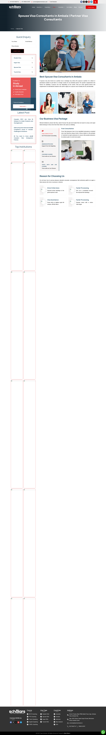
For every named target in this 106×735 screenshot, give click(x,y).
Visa (54, 7)
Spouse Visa (17, 67)
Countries (60, 7)
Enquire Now (91, 7)
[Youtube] (89, 2)
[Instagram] (84, 2)
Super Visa (17, 62)
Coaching (47, 7)
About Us (39, 7)
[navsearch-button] (95, 1)
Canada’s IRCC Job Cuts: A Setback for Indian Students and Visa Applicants (23, 121)
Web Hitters (67, 733)
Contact (80, 7)
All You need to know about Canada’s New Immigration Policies (23, 138)
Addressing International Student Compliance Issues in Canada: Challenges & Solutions (23, 129)
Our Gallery (69, 7)
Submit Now (16, 51)
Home (33, 7)
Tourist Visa (17, 72)
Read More (23, 106)
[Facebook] (81, 2)
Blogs (75, 7)
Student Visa (17, 58)
